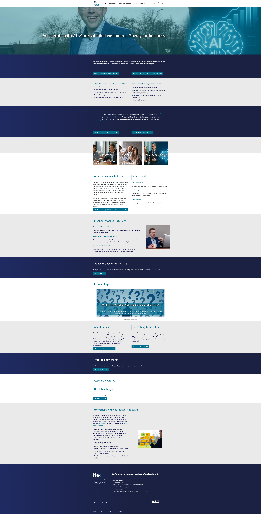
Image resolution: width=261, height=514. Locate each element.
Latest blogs (100, 399)
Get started (99, 273)
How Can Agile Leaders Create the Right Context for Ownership (130, 491)
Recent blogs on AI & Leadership (147, 73)
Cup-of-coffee (100, 370)
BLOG (136, 3)
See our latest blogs (142, 133)
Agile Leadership (140, 347)
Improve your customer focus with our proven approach (128, 484)
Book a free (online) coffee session (110, 210)
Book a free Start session (106, 133)
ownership (102, 423)
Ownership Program (118, 482)
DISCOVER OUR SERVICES (104, 349)
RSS (120, 512)
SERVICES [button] (111, 3)
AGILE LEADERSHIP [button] (124, 3)
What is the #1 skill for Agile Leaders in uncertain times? (128, 486)
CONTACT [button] (143, 3)
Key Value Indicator (118, 489)
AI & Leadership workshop (105, 73)
